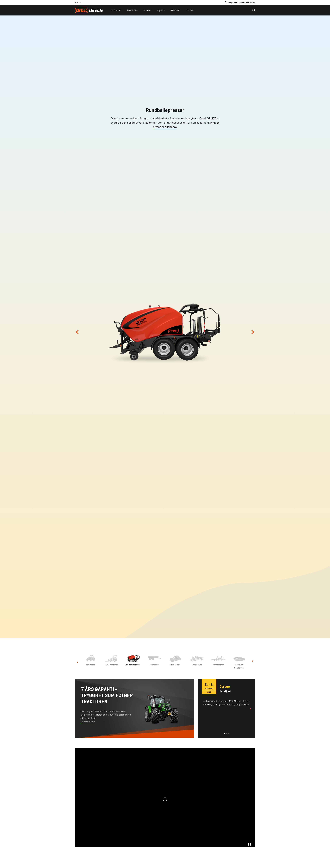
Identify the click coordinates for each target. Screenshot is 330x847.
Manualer (175, 10)
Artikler (147, 10)
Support (160, 10)
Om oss (189, 10)
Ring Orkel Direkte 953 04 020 (242, 2)
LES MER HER (88, 721)
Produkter (116, 10)
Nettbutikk (132, 10)
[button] (80, 331)
